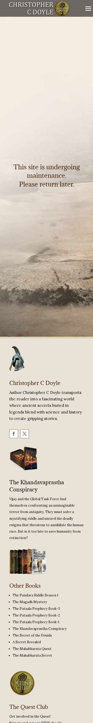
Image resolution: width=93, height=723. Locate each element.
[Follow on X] (24, 433)
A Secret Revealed (27, 642)
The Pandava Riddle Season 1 (35, 595)
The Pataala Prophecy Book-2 (36, 615)
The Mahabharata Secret (32, 655)
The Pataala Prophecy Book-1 (36, 622)
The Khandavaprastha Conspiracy (36, 486)
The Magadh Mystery (30, 602)
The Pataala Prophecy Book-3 (36, 608)
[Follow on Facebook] (13, 433)
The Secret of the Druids (32, 635)
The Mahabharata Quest (32, 649)
